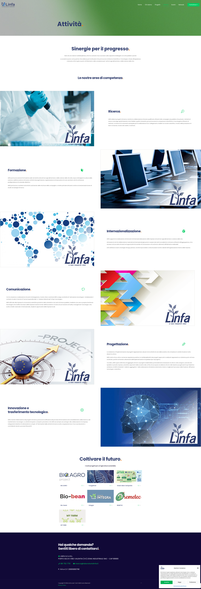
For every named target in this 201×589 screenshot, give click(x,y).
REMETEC (120, 505)
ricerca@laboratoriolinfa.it (86, 563)
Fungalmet (92, 486)
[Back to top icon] (141, 583)
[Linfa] (8, 4)
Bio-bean (64, 505)
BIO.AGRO (64, 486)
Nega (179, 582)
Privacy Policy (62, 585)
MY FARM (63, 525)
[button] (198, 568)
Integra (91, 505)
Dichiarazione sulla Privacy (180, 586)
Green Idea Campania (124, 486)
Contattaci (193, 5)
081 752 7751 (65, 563)
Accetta (166, 582)
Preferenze (192, 582)
